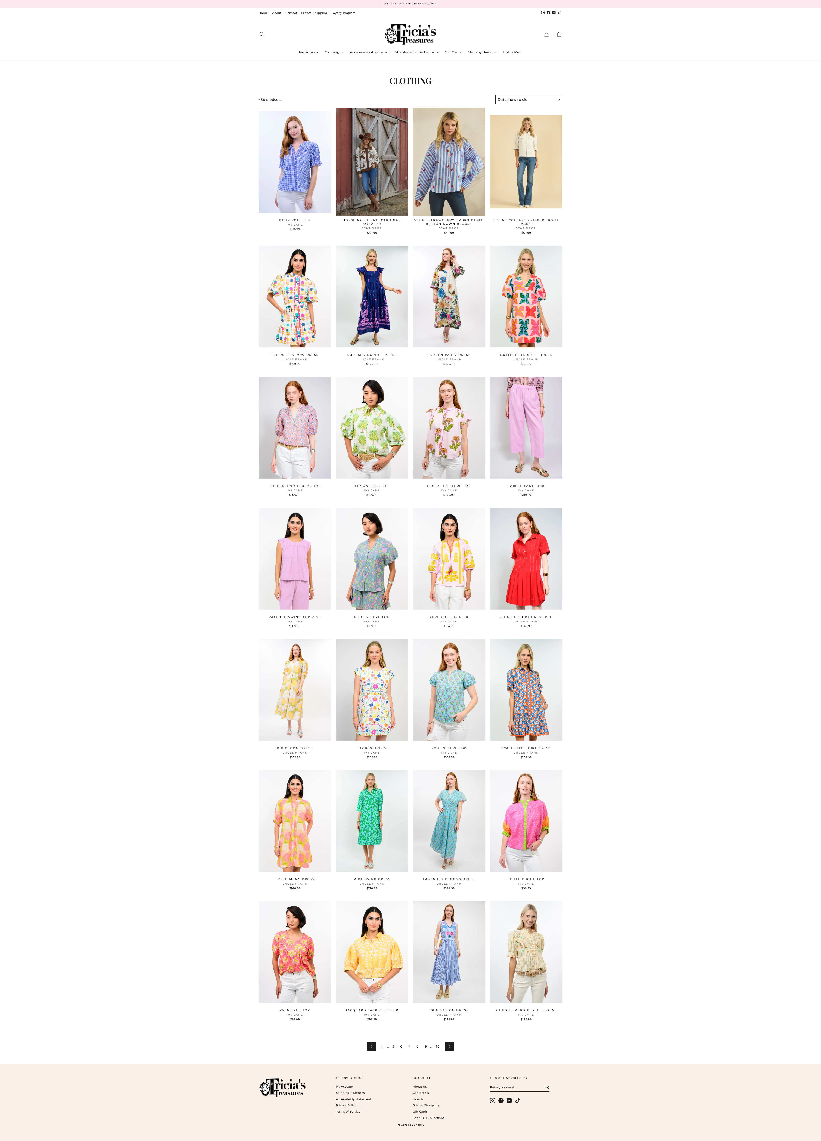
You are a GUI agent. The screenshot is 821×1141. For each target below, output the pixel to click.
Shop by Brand (480, 52)
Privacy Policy (346, 1105)
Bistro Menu (513, 52)
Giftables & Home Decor (414, 52)
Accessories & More (367, 52)
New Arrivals (308, 52)
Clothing (332, 52)
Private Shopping (314, 13)
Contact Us (421, 1092)
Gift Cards (453, 52)
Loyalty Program (343, 13)
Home (263, 13)
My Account (344, 1086)
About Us (420, 1086)
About (276, 13)
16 (437, 1046)
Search (418, 1099)
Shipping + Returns (350, 1092)
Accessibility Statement (353, 1099)
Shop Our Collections (428, 1118)
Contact (291, 13)
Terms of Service (348, 1111)
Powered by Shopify (410, 1124)
